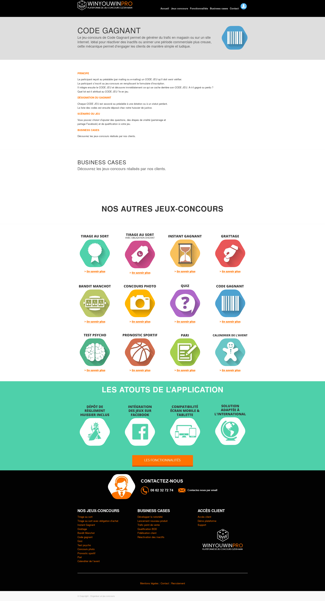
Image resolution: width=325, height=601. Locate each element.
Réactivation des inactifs (150, 537)
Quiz (80, 541)
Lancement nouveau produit (152, 521)
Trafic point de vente (148, 525)
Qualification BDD (147, 529)
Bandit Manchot (86, 533)
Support (202, 525)
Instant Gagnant (86, 525)
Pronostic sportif (86, 553)
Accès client (204, 516)
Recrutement (178, 583)
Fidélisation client (146, 533)
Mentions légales (149, 583)
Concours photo (86, 549)
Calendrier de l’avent (88, 561)
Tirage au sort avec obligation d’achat (97, 521)
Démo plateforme (207, 521)
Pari (79, 557)
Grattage (82, 529)
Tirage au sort (85, 516)
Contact (165, 583)
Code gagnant (85, 537)
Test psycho (84, 545)
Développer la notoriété (149, 516)
